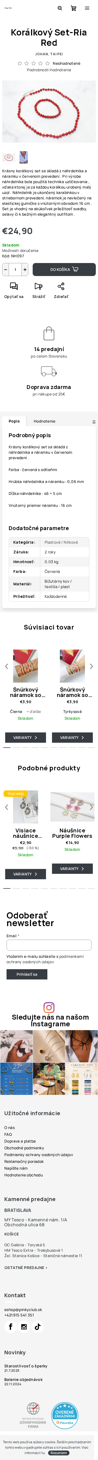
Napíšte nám (15, 1168)
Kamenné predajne (30, 1199)
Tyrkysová (72, 711)
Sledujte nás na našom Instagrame (50, 1020)
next (91, 666)
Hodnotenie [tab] (44, 421)
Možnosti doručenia (20, 250)
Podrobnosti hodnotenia (49, 69)
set (44, 446)
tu (43, 1453)
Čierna (16, 711)
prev (6, 666)
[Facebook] (10, 1327)
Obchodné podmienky (24, 1147)
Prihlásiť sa (27, 974)
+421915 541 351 (19, 1315)
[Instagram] (24, 1327)
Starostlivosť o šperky (26, 1366)
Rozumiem (59, 1453)
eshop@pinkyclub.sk (23, 1309)
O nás (9, 1127)
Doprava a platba (20, 1141)
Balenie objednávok (23, 1379)
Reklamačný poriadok (24, 1161)
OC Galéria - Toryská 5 (24, 1244)
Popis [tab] (14, 421)
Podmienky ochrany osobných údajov (38, 1154)
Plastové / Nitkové (61, 542)
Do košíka (60, 269)
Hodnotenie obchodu (23, 1174)
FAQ (8, 1134)
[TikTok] (37, 1327)
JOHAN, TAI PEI (49, 54)
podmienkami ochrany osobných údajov (45, 959)
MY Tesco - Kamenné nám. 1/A (35, 1220)
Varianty (22, 737)
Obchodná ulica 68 (24, 1225)
